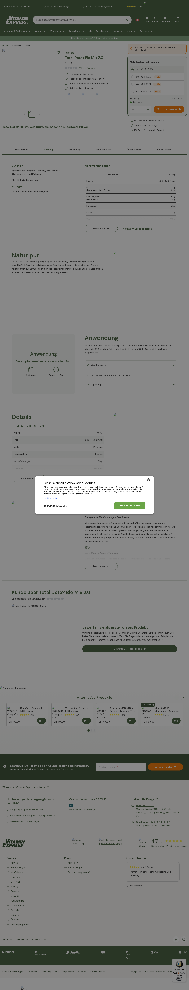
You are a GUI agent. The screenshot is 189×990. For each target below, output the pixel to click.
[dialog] (94, 495)
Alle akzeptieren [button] (130, 505)
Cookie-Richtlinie (51, 498)
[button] (55, 505)
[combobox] (148, 479)
